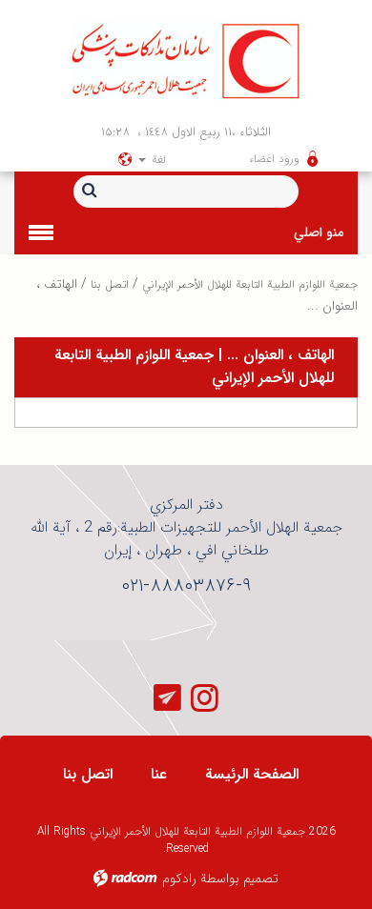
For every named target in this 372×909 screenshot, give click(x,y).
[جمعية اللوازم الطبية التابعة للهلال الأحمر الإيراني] (186, 60)
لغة (157, 160)
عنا (159, 774)
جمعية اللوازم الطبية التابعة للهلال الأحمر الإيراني (250, 284)
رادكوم (179, 878)
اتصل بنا (110, 284)
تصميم (261, 878)
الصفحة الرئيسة (252, 774)
